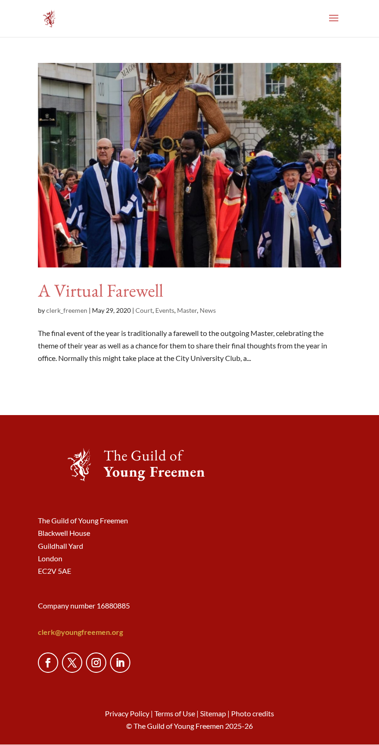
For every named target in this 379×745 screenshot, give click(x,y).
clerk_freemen (66, 310)
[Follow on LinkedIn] (120, 662)
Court (144, 310)
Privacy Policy (127, 713)
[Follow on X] (72, 662)
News (208, 310)
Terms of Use (174, 713)
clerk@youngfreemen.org (80, 631)
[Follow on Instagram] (96, 662)
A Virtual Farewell (100, 290)
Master (187, 310)
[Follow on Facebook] (48, 662)
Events (164, 310)
